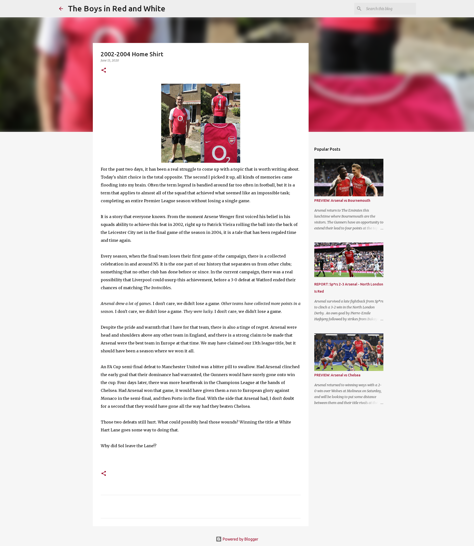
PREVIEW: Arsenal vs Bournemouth (342, 200)
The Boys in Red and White (116, 8)
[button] (104, 70)
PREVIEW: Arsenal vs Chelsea (337, 375)
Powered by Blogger (240, 539)
